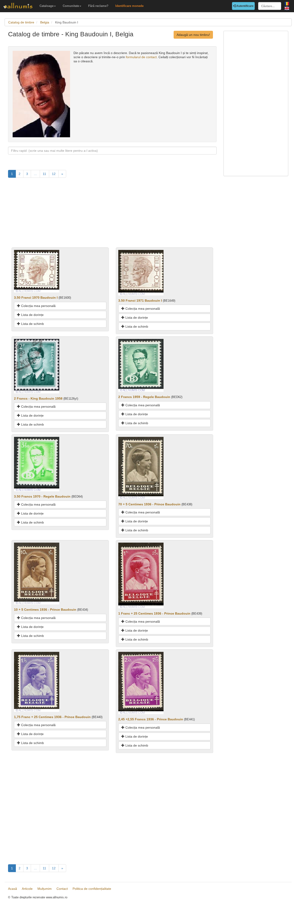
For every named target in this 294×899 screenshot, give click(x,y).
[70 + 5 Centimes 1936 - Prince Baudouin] (141, 468)
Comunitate (71, 6)
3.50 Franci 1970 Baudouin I (36, 297)
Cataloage (47, 6)
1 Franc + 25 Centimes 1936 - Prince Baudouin (154, 613)
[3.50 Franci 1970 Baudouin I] (36, 271)
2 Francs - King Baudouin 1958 (38, 398)
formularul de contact (141, 57)
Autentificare (245, 6)
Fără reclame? (98, 6)
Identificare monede (129, 6)
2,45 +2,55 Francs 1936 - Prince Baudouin (150, 719)
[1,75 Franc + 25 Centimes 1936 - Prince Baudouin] (36, 681)
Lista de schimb (32, 324)
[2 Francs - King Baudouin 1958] (36, 366)
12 (54, 174)
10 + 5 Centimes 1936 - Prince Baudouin (45, 609)
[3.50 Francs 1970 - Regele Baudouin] (36, 464)
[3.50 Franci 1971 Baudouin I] (141, 272)
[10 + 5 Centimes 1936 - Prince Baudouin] (36, 573)
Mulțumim (44, 888)
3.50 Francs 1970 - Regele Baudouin (42, 496)
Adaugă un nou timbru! (193, 35)
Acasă (12, 888)
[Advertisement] (112, 215)
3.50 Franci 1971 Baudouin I (140, 300)
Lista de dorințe (32, 315)
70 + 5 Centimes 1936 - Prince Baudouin (149, 504)
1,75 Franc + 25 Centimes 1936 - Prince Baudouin (52, 717)
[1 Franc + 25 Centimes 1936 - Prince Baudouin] (141, 575)
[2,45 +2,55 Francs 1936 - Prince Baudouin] (141, 683)
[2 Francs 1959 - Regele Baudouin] (141, 365)
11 (44, 174)
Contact (62, 888)
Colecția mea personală (38, 306)
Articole (27, 888)
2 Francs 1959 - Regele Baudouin (144, 397)
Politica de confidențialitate (92, 888)
